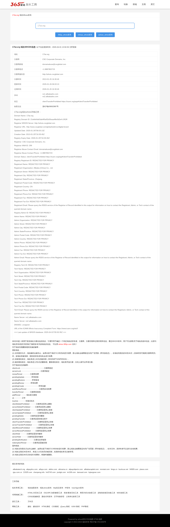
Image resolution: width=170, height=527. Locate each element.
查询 (117, 4)
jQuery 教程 (65, 506)
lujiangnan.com (94, 472)
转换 (126, 4)
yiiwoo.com (144, 469)
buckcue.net (123, 469)
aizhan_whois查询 (105, 35)
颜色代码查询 (47, 497)
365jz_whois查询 (64, 35)
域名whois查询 (45, 488)
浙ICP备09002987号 (50, 106)
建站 (29, 506)
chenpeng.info (39, 472)
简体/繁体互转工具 (71, 493)
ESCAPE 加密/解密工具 (53, 493)
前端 (135, 4)
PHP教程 (84, 506)
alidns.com (53, 469)
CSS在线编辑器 (34, 497)
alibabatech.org (19, 469)
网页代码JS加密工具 (88, 493)
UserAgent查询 (78, 488)
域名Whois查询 (25, 15)
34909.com (133, 469)
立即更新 (72, 47)
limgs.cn (114, 469)
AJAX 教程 (75, 506)
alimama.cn (62, 469)
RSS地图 (89, 519)
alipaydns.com (32, 469)
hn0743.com (51, 472)
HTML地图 (98, 519)
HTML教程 (46, 506)
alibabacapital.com (91, 469)
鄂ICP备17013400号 (98, 522)
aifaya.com (43, 469)
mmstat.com (105, 469)
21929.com (27, 472)
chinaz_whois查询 (85, 35)
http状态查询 (58, 488)
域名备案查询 (33, 488)
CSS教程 (55, 506)
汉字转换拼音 (59, 497)
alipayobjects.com (76, 469)
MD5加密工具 (122, 493)
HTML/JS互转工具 (35, 493)
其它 (153, 4)
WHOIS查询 (116, 341)
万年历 (30, 501)
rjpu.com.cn (17, 472)
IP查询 (67, 488)
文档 (144, 4)
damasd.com (82, 472)
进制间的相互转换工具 (106, 493)
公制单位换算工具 (73, 497)
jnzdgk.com (61, 472)
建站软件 (36, 506)
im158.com (71, 472)
